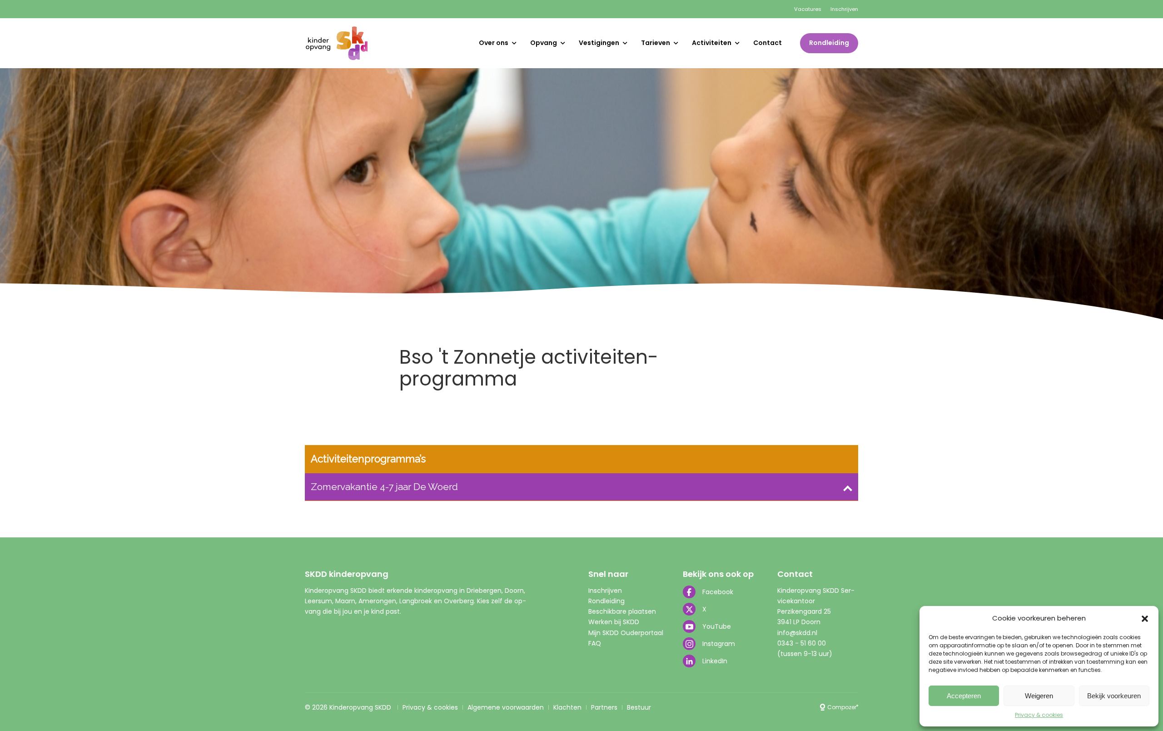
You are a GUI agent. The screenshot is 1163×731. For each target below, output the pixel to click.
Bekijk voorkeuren (1114, 696)
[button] (1144, 618)
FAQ (594, 643)
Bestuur (639, 707)
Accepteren (964, 696)
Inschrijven (844, 9)
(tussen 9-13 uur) (804, 653)
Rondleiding (829, 42)
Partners (604, 707)
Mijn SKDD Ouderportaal (625, 632)
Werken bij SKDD (613, 621)
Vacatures (807, 9)
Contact (767, 42)
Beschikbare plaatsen (622, 611)
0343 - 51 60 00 (801, 643)
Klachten (567, 707)
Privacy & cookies (1039, 715)
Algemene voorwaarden (505, 707)
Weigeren (1039, 696)
